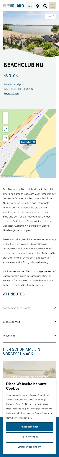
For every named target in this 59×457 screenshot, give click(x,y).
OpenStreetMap (12, 177)
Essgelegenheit (11, 321)
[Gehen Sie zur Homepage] (13, 6)
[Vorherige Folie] (8, 35)
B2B (30, 5)
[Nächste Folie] (53, 35)
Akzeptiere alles (29, 426)
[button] (28, 143)
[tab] (50, 16)
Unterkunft (9, 335)
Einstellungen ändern (29, 446)
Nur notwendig (29, 436)
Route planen (11, 93)
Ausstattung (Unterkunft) (17, 307)
